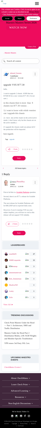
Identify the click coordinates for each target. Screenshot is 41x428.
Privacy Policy (34, 12)
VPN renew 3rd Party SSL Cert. (17, 343)
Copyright (14, 423)
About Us (33, 423)
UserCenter (21, 426)
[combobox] (20, 61)
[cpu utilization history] (37, 168)
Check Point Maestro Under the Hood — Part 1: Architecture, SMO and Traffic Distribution (19, 325)
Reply (19, 158)
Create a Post (32, 46)
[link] (12, 416)
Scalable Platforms (23, 192)
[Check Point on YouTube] (21, 416)
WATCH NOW (18, 27)
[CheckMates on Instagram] (29, 416)
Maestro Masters (10, 53)
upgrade (12, 139)
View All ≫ (8, 305)
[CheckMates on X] (17, 416)
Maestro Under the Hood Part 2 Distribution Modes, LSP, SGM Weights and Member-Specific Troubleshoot (20, 336)
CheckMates (12, 367)
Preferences (33, 18)
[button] (7, 18)
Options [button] (36, 53)
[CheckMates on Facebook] (25, 416)
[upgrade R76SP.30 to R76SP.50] (3, 168)
